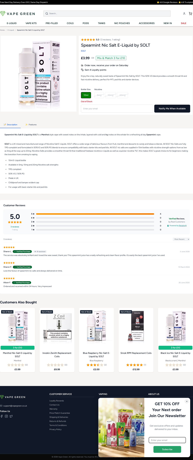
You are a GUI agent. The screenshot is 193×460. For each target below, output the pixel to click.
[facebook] (1, 416)
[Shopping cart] (190, 13)
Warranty (53, 409)
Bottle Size (86, 89)
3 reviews (15, 226)
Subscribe (167, 449)
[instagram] (6, 416)
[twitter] (11, 416)
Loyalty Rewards (56, 401)
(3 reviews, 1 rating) (110, 39)
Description (10, 124)
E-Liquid (11, 30)
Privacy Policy (55, 429)
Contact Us (54, 405)
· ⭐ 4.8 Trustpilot (185, 2)
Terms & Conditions (58, 425)
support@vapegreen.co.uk (15, 406)
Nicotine (98, 89)
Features (31, 124)
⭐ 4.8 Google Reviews (167, 2)
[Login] (184, 13)
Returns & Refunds (57, 421)
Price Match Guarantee (59, 413)
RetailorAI (183, 225)
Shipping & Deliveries (58, 417)
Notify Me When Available (172, 108)
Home (2, 30)
